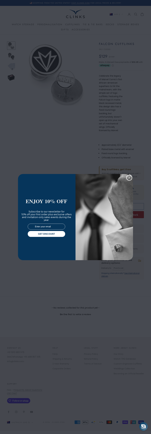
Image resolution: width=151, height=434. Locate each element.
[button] (143, 426)
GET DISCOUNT (46, 234)
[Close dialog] (129, 177)
